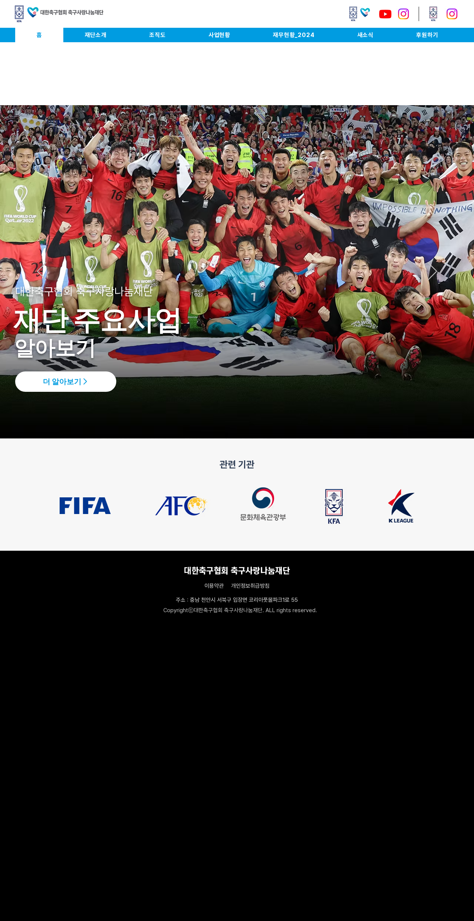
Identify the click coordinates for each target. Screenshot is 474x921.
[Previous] (41, 271)
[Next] (432, 271)
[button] (95, 35)
